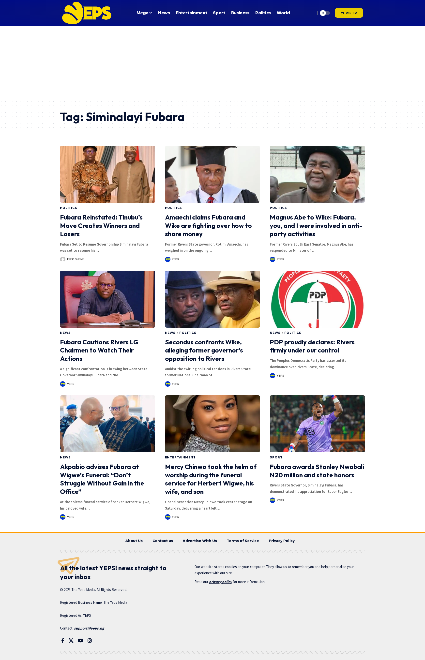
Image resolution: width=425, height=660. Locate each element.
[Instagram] (89, 640)
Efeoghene (75, 259)
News (65, 333)
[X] (71, 640)
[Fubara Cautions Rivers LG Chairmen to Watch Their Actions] (107, 299)
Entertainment (180, 457)
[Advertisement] (212, 63)
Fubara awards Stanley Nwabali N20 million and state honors (317, 471)
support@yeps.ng (89, 628)
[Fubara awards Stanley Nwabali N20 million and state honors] (317, 423)
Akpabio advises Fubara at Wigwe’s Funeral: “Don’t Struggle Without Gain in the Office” (102, 479)
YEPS (175, 259)
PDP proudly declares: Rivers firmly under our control (312, 346)
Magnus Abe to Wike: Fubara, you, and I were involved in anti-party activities (316, 225)
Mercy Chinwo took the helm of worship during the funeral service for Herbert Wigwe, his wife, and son (211, 479)
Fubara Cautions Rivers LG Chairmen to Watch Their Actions (99, 350)
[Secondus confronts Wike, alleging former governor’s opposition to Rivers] (212, 299)
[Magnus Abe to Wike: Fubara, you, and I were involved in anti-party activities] (317, 174)
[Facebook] (63, 640)
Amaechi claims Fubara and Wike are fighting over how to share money (208, 225)
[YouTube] (80, 640)
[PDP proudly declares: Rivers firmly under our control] (317, 299)
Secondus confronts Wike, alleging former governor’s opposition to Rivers (204, 350)
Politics (68, 208)
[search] (311, 13)
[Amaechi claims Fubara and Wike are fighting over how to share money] (212, 174)
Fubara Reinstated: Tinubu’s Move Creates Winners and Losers (101, 225)
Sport (276, 457)
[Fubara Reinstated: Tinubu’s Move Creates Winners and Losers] (107, 174)
